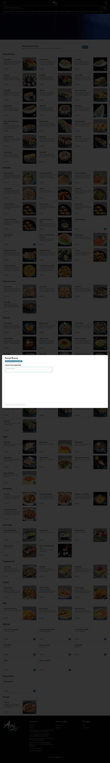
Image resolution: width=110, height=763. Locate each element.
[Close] (105, 357)
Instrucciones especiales (13, 365)
